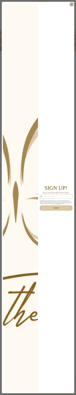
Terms (62, 203)
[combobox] (43, 196)
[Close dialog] (71, 4)
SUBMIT (56, 208)
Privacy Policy (58, 203)
